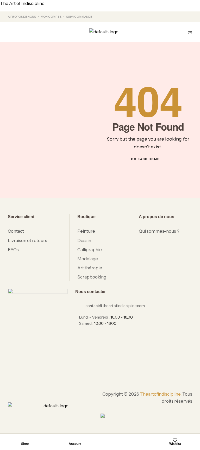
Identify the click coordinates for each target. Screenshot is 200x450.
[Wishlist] (175, 440)
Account (75, 444)
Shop (25, 444)
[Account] (75, 440)
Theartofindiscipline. (161, 394)
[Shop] (25, 440)
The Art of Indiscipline (22, 3)
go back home (145, 159)
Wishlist (175, 444)
